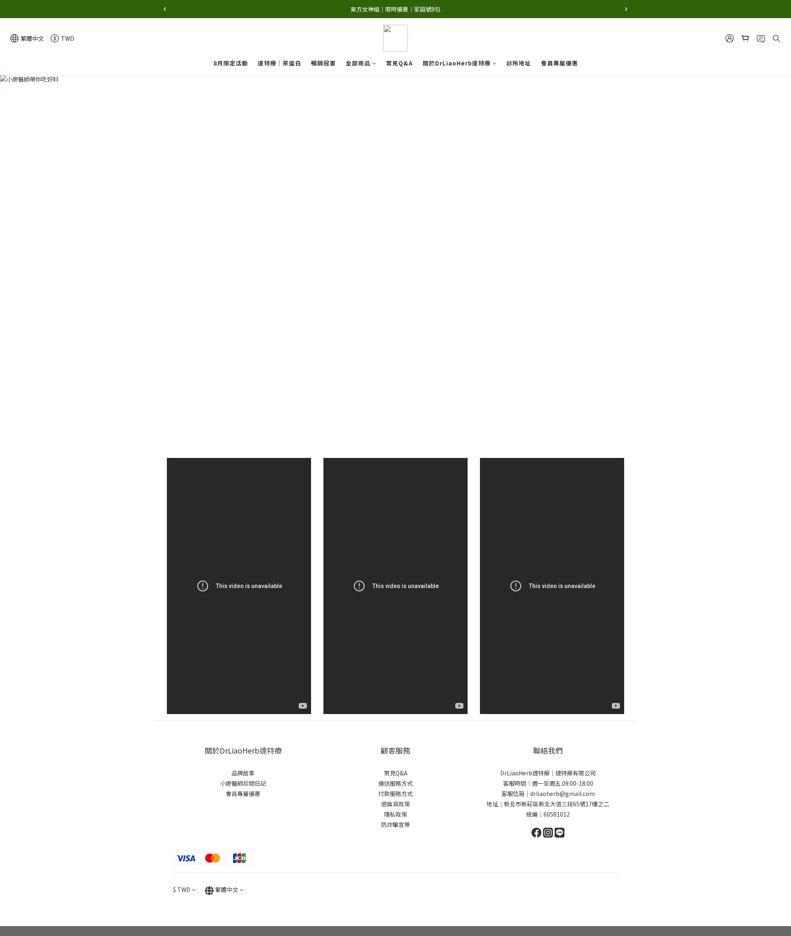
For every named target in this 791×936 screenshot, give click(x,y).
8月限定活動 (230, 63)
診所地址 (518, 63)
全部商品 (358, 63)
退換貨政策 (395, 804)
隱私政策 (395, 814)
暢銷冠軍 (323, 63)
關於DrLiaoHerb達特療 (457, 63)
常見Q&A (399, 63)
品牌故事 (243, 773)
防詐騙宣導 (395, 824)
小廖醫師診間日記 (243, 783)
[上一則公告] (164, 9)
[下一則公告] (626, 9)
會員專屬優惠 (559, 63)
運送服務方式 (395, 783)
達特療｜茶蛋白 (279, 63)
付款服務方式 (395, 793)
